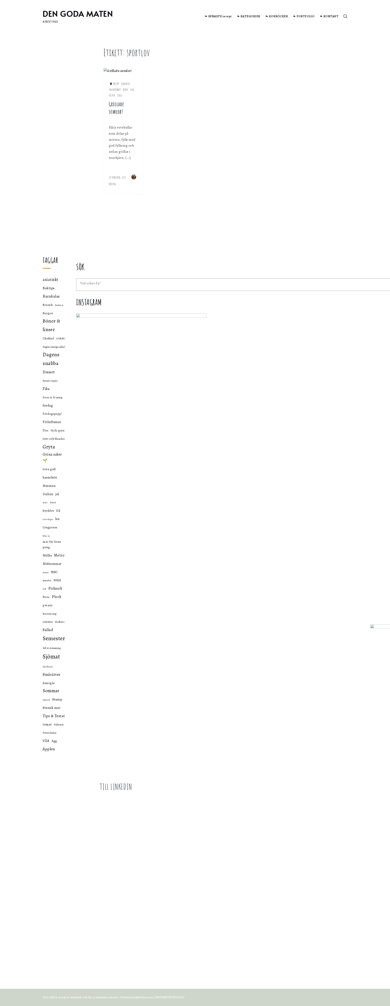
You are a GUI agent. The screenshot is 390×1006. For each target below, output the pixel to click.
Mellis (47, 555)
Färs (45, 430)
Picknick (55, 588)
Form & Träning (52, 397)
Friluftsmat (52, 421)
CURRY (60, 338)
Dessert (49, 372)
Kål (58, 511)
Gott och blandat (54, 439)
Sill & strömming (52, 648)
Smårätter (52, 674)
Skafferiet (48, 666)
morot (46, 572)
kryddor (48, 510)
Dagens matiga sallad (54, 347)
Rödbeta (60, 622)
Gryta (49, 446)
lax (57, 519)
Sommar (51, 691)
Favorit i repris (50, 380)
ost (44, 588)
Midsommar (52, 563)
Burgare (48, 313)
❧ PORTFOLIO (304, 16)
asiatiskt (50, 279)
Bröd (125, 90)
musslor (47, 580)
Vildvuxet (59, 724)
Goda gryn (58, 430)
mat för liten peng (52, 544)
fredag (48, 405)
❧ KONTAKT (329, 16)
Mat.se (46, 535)
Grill (119, 95)
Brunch (48, 305)
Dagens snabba (51, 359)
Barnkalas (51, 296)
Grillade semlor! (116, 108)
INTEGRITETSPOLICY (170, 997)
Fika (46, 388)
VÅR (46, 740)
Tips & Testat (54, 716)
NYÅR (57, 580)
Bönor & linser (52, 325)
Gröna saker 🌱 (52, 457)
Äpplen (49, 749)
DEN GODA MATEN (78, 13)
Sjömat (51, 656)
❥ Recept (114, 84)
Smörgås (49, 683)
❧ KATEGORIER (248, 16)
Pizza (46, 597)
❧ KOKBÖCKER (276, 16)
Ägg (54, 741)
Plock (57, 596)
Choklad (48, 338)
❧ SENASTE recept (218, 16)
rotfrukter (48, 622)
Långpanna (50, 527)
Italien (48, 494)
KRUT (53, 502)
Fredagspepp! (52, 413)
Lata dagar (48, 519)
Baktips (49, 288)
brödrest (59, 305)
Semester (54, 638)
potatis (48, 605)
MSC (54, 572)
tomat (47, 724)
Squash (46, 699)
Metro (59, 555)
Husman (49, 485)
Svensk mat (51, 707)
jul (57, 494)
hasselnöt (50, 477)
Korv (45, 502)
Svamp (57, 699)
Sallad (48, 629)
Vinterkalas (50, 733)
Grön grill (49, 469)
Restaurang (49, 614)
